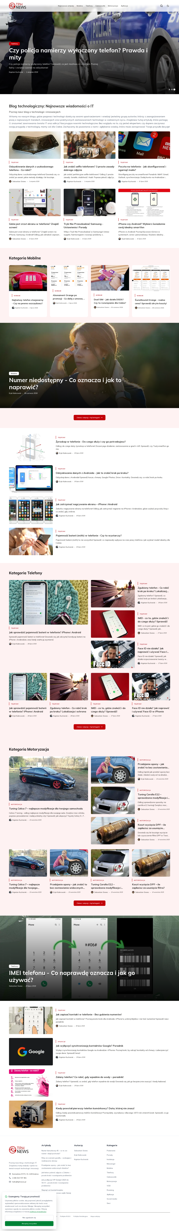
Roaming (110, 1190)
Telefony (89, 6)
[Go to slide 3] (174, 89)
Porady (110, 1155)
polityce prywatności (38, 1212)
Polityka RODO (65, 1216)
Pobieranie (111, 1151)
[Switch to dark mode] (168, 6)
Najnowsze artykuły (66, 6)
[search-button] (161, 6)
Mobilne (80, 6)
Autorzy (78, 1145)
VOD (109, 1186)
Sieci (108, 1203)
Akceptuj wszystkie (29, 1223)
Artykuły (46, 1145)
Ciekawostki (100, 6)
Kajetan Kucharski (16, 72)
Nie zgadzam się (29, 1218)
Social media (112, 1199)
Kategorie (112, 1145)
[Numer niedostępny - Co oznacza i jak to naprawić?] (89, 365)
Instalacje (110, 1159)
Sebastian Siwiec (16, 986)
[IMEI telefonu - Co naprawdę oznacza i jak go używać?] (89, 958)
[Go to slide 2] (172, 89)
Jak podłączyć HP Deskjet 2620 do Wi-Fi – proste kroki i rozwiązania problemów (55, 1183)
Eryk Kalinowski (15, 393)
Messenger (111, 1164)
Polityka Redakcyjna (80, 1216)
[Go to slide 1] (169, 89)
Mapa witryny (95, 1216)
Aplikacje (124, 6)
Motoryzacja (113, 6)
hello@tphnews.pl (19, 1182)
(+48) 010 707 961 (19, 1178)
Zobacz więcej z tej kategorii (88, 417)
